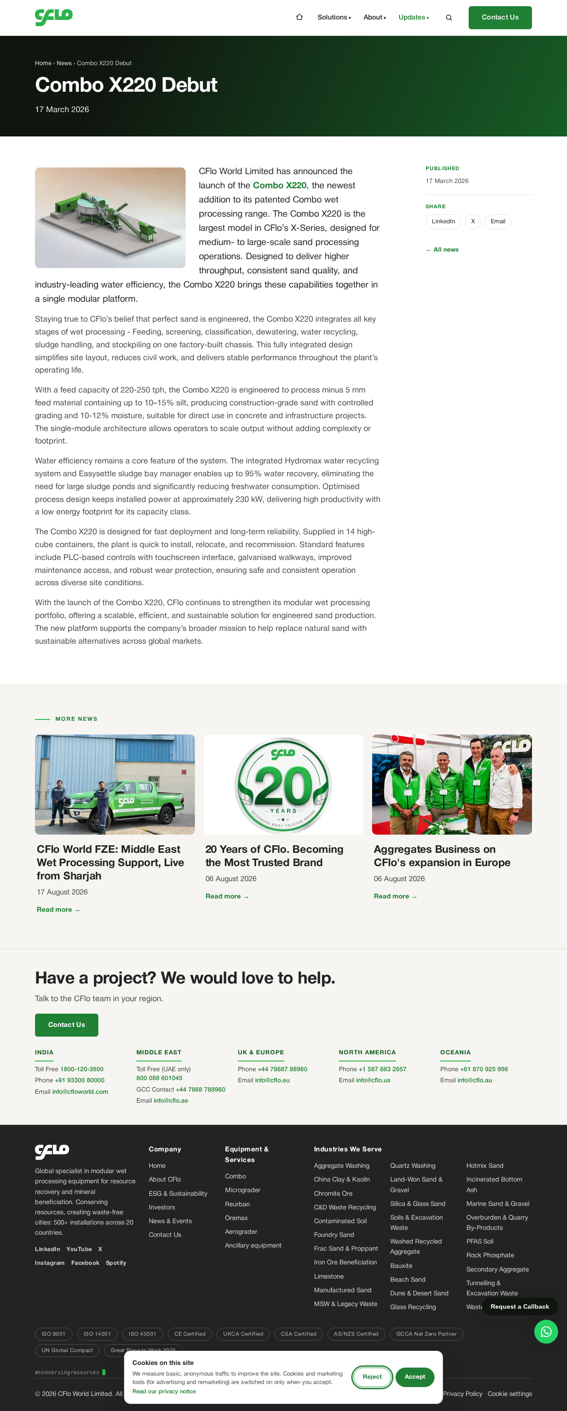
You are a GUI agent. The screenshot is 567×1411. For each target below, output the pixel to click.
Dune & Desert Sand (419, 1294)
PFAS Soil (479, 1242)
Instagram (50, 1263)
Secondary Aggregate (497, 1270)
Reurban (237, 1205)
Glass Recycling (413, 1307)
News (64, 63)
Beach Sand (408, 1280)
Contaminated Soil (340, 1221)
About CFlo (165, 1180)
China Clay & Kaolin (342, 1180)
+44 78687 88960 (282, 1070)
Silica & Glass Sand (418, 1204)
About (373, 18)
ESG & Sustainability (178, 1194)
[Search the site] (449, 17)
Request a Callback (520, 1306)
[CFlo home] (54, 18)
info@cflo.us (373, 1081)
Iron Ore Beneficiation (345, 1263)
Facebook (85, 1263)
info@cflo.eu (272, 1081)
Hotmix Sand (485, 1166)
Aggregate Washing (341, 1166)
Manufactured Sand (343, 1291)
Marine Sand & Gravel (497, 1204)
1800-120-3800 (82, 1070)
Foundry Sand (334, 1235)
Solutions (332, 18)
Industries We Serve (348, 1150)
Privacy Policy (462, 1394)
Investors (162, 1208)
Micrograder (242, 1190)
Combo (235, 1177)
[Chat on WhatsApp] (546, 1332)
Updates (412, 18)
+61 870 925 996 (484, 1070)
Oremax (236, 1218)
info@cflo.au (475, 1081)
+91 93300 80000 (80, 1081)
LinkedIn (443, 222)
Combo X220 (280, 186)
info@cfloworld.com (80, 1092)
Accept (415, 1377)
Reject (372, 1377)
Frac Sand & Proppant (346, 1249)
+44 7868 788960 (200, 1090)
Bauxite (401, 1266)
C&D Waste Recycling (345, 1208)
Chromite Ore (333, 1194)
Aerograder (241, 1232)
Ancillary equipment (253, 1246)
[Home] (299, 16)
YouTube (79, 1249)
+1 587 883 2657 (383, 1070)
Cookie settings (510, 1394)
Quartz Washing (412, 1166)
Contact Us (500, 18)
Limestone (329, 1277)
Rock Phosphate (490, 1256)
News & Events (170, 1221)
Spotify (116, 1263)
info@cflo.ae (171, 1101)
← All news (442, 250)
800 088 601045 (159, 1078)
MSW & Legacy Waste (345, 1304)
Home (43, 63)
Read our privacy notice (164, 1391)
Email (498, 222)
